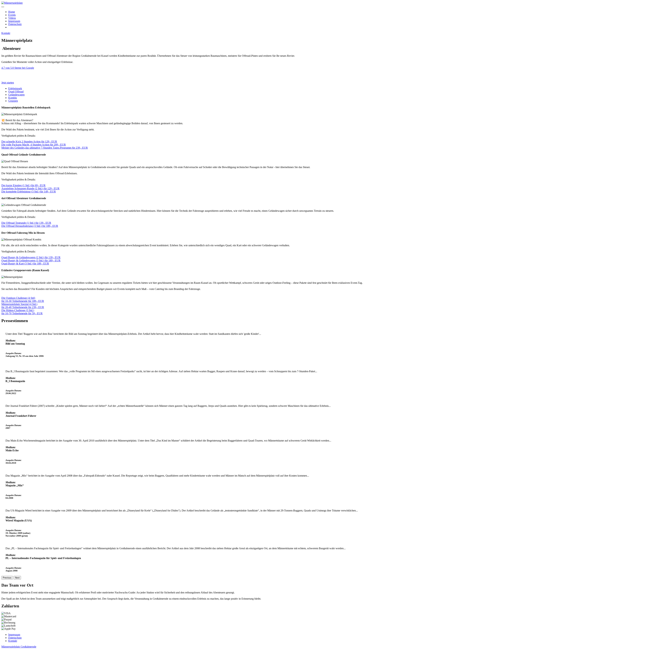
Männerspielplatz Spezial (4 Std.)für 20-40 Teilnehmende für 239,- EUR (22, 306)
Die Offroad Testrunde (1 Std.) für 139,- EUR (26, 222)
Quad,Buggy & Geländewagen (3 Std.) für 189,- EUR (30, 260)
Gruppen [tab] (13, 100)
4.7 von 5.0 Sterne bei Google (17, 67)
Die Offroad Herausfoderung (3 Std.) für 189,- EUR (29, 225)
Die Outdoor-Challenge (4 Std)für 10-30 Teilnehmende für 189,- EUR (22, 299)
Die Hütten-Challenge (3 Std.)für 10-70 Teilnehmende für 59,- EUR (22, 312)
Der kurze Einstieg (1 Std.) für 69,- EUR (23, 185)
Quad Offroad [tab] (16, 91)
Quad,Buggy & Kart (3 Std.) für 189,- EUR (25, 263)
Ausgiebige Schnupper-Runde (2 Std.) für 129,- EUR (30, 188)
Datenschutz (15, 24)
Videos (12, 17)
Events (12, 14)
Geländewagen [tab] (16, 94)
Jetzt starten (7, 82)
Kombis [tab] (12, 97)
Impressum (14, 21)
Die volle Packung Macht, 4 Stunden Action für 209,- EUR (33, 144)
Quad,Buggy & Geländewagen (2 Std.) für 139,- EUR (30, 257)
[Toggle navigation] (2, 6)
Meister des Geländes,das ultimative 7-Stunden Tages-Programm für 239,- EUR (44, 147)
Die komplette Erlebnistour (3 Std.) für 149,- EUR (28, 191)
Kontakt (5, 33)
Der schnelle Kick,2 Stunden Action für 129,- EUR (29, 141)
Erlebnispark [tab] (15, 88)
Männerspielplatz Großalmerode (18, 646)
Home (11, 11)
